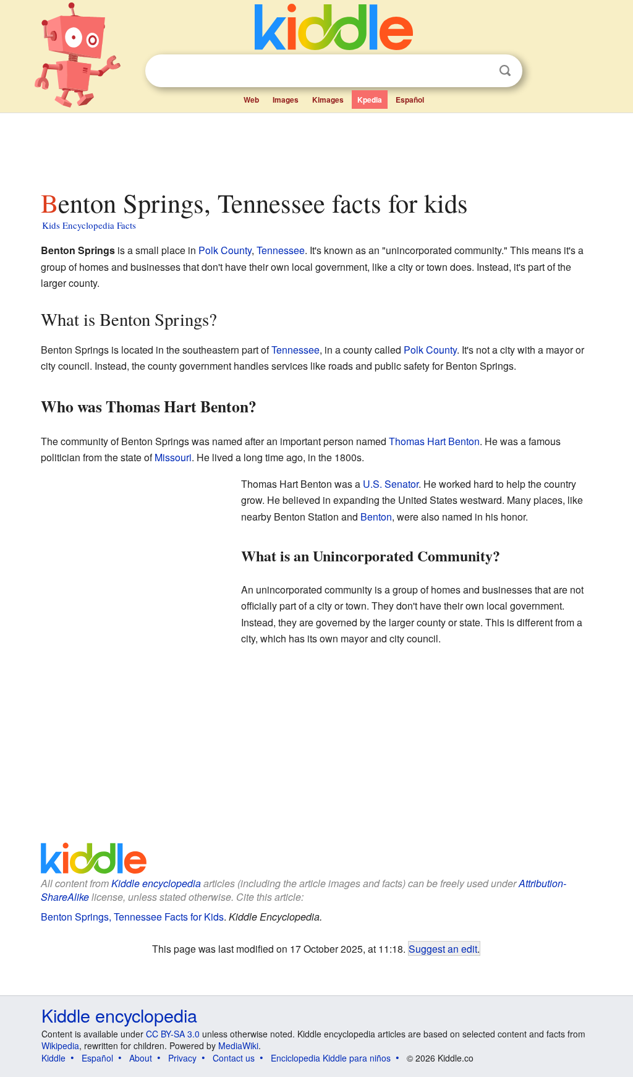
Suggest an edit (443, 948)
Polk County (225, 250)
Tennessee (281, 250)
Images (286, 99)
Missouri (173, 457)
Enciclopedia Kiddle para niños (331, 1058)
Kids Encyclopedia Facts (89, 225)
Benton (376, 516)
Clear (479, 71)
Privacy (182, 1058)
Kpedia (369, 99)
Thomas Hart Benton (434, 441)
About (140, 1058)
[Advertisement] (316, 148)
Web (251, 99)
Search (505, 71)
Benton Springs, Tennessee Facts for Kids (132, 916)
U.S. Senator (390, 484)
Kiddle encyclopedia (156, 883)
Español (410, 99)
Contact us (234, 1058)
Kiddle (53, 1058)
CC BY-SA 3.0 (173, 1034)
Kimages (328, 99)
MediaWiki (238, 1045)
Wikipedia (60, 1045)
